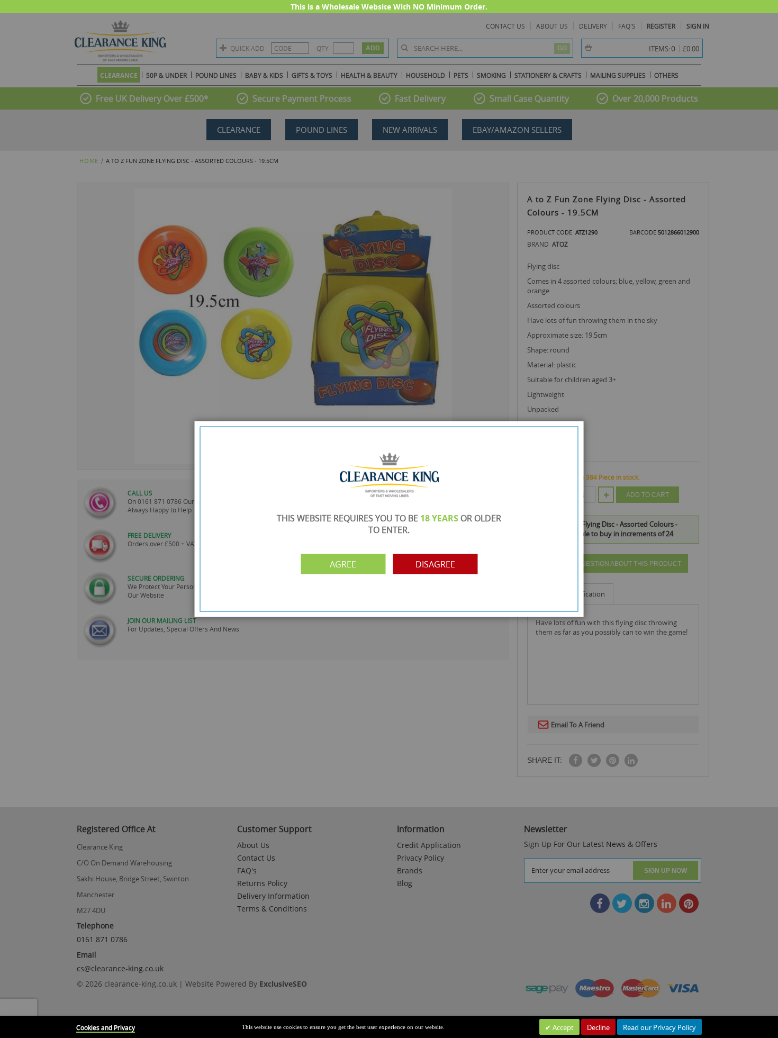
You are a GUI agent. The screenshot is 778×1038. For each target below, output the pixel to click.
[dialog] (389, 519)
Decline (598, 1027)
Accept (562, 1027)
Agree (343, 564)
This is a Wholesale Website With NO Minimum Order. (389, 7)
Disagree (435, 564)
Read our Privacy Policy (659, 1027)
